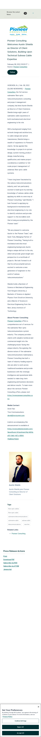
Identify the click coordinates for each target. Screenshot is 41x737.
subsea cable (26, 520)
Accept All (20, 733)
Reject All (20, 727)
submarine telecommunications (17, 516)
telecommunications (14, 524)
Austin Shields (14, 485)
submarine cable (13, 520)
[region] (20, 720)
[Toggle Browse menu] (33, 13)
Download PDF (9, 560)
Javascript (7, 569)
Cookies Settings (20, 721)
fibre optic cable (13, 512)
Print (5, 556)
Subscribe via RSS (10, 563)
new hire (26, 524)
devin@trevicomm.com (16, 416)
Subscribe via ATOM (11, 566)
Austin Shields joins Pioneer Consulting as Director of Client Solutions (19, 491)
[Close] (38, 706)
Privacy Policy (7, 716)
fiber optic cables (13, 509)
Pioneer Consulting (20, 67)
